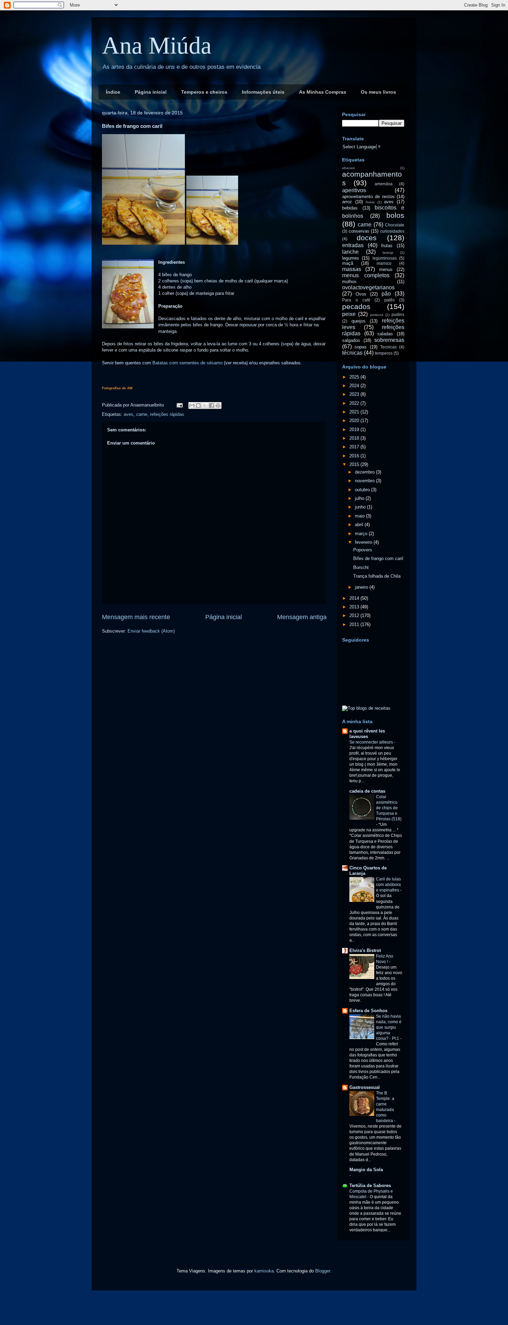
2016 (354, 455)
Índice (113, 92)
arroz (347, 201)
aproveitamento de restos (368, 196)
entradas (353, 245)
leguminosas (385, 258)
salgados (351, 340)
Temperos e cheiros (204, 92)
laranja (388, 252)
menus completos (365, 275)
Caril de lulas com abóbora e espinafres (388, 885)
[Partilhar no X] (204, 405)
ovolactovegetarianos (368, 287)
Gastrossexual (364, 1087)
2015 (354, 464)
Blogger (322, 1270)
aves (128, 414)
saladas (385, 333)
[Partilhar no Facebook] (211, 405)
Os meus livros (378, 92)
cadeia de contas (367, 791)
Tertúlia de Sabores (370, 1185)
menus (386, 269)
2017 (354, 446)
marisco (384, 263)
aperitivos (354, 190)
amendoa (384, 183)
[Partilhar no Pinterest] (218, 405)
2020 (354, 420)
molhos (349, 281)
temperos (384, 353)
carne (141, 414)
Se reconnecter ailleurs (371, 742)
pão (386, 294)
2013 (354, 606)
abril (360, 524)
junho (361, 507)
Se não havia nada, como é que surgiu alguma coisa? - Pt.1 (389, 1027)
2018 (354, 438)
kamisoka (264, 1270)
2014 (354, 598)
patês (389, 300)
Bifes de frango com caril (378, 558)
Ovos (361, 294)
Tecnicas (388, 347)
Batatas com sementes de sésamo (187, 362)
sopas (361, 346)
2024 (354, 385)
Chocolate (394, 225)
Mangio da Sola (366, 1169)
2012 (354, 615)
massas (351, 269)
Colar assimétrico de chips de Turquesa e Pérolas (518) (389, 807)
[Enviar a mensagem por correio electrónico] (179, 405)
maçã (347, 263)
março (362, 533)
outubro (363, 489)
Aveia (370, 202)
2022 (354, 403)
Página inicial (151, 92)
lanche (350, 252)
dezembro (365, 472)
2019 (354, 429)
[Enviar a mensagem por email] (191, 405)
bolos (395, 215)
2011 (354, 624)
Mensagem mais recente (136, 617)
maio (360, 516)
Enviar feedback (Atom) (151, 631)
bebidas (350, 208)
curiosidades (392, 231)
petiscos (376, 315)
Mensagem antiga (302, 617)
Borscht (361, 567)
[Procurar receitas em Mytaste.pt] (366, 708)
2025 (354, 377)
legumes (350, 258)
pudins (398, 314)
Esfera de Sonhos (368, 1010)
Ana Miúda (156, 45)
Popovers (362, 549)
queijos (358, 321)
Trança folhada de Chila (377, 576)
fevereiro (364, 542)
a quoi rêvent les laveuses (367, 733)
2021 (354, 411)
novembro (365, 480)
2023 (354, 394)
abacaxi (348, 168)
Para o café (356, 300)
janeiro (362, 587)
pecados (356, 306)
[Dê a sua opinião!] (198, 405)
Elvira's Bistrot (365, 950)
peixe (349, 314)
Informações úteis (263, 92)
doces (367, 238)
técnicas (352, 353)
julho (360, 498)
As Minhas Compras (322, 92)
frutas (387, 245)
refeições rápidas (167, 414)
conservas (359, 231)
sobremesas (389, 340)
